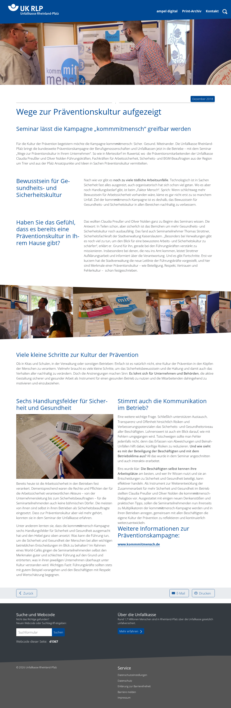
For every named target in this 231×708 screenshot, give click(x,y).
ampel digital (167, 11)
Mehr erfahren (128, 631)
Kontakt (212, 11)
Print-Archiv (191, 11)
